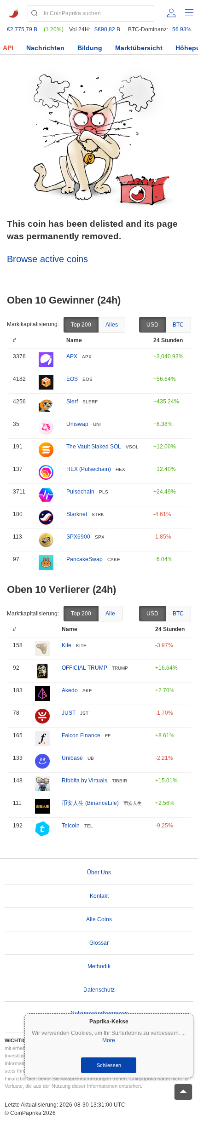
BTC (178, 325)
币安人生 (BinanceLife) (90, 803)
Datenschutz (99, 990)
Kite (66, 645)
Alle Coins (99, 919)
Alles (111, 325)
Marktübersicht (139, 48)
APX (71, 356)
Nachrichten (45, 48)
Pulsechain (80, 491)
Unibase (72, 758)
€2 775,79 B (22, 29)
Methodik (99, 966)
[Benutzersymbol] (171, 13)
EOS (72, 379)
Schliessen (109, 1065)
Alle (110, 613)
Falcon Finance (81, 735)
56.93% (182, 29)
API (8, 48)
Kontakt (99, 896)
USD (152, 325)
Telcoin (71, 825)
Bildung (89, 48)
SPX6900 (78, 537)
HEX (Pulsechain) (88, 469)
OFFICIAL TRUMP (84, 668)
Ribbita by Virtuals (84, 780)
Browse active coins (47, 259)
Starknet (76, 514)
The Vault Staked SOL (93, 446)
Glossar (99, 943)
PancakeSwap (84, 559)
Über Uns (99, 872)
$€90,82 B (107, 29)
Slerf (72, 401)
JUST (69, 713)
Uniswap (77, 424)
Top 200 (81, 325)
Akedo (70, 690)
